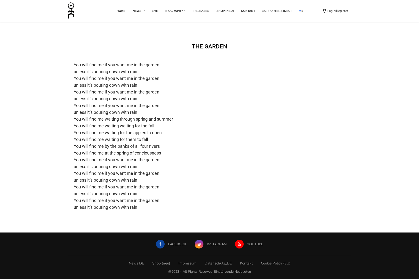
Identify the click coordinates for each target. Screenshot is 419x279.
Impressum (187, 263)
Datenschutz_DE (218, 263)
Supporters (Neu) (276, 11)
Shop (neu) (225, 11)
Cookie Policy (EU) (275, 263)
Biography (174, 11)
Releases (201, 11)
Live (155, 11)
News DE (136, 263)
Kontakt (248, 11)
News (137, 11)
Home (121, 11)
